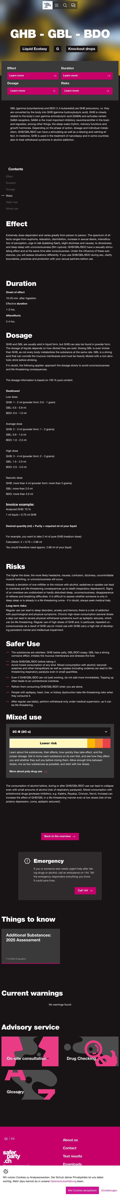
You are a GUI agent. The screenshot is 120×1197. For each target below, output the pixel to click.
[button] (60, 731)
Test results (72, 1156)
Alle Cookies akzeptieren (82, 1190)
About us (70, 1140)
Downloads (72, 1164)
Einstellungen (109, 1190)
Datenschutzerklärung (63, 1181)
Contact (69, 1148)
